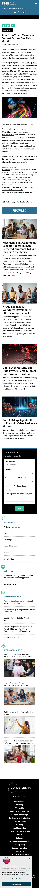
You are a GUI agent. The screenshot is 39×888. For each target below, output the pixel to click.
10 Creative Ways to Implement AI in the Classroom (19, 610)
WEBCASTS (10, 571)
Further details (17, 159)
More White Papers (11, 638)
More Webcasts (10, 584)
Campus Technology (19, 814)
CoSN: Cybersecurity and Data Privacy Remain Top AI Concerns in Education (19, 371)
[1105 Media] (19, 796)
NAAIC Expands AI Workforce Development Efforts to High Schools (17, 310)
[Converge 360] (20, 787)
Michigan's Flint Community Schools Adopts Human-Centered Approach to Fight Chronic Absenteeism (19, 247)
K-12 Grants (30, 17)
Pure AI (19, 834)
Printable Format (26, 202)
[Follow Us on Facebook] (18, 12)
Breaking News (7, 30)
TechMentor (19, 851)
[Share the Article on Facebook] (3, 25)
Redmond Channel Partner (19, 841)
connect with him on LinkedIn (12, 190)
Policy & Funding (10, 546)
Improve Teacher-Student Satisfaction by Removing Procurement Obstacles (18, 742)
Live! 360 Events (19, 821)
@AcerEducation (8, 132)
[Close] (29, 858)
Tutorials (19, 17)
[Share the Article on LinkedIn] (8, 25)
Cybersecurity (9, 533)
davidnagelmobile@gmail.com (12, 187)
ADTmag (19, 804)
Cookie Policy (25, 874)
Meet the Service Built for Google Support (17, 619)
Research (7, 552)
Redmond (19, 838)
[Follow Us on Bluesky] (15, 12)
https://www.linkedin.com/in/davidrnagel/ (17, 192)
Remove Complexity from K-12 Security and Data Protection (19, 602)
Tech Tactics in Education (19, 854)
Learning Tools (9, 539)
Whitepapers (12, 596)
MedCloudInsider (19, 828)
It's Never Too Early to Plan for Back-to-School (19, 713)
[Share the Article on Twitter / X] (12, 25)
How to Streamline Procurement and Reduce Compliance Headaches (18, 684)
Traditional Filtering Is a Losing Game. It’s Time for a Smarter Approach (18, 576)
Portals (9, 522)
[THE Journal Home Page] (11, 3)
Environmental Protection (19, 818)
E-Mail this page (9, 202)
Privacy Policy (21, 486)
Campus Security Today (19, 811)
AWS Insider (19, 808)
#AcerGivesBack (8, 134)
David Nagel (7, 45)
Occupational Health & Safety (19, 831)
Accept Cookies (16, 884)
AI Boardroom (19, 801)
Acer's (24, 49)
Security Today (19, 844)
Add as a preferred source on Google (13, 8)
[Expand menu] (36, 4)
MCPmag (19, 824)
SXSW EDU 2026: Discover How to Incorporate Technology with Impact (18, 655)
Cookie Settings (16, 878)
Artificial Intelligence (12, 527)
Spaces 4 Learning (19, 848)
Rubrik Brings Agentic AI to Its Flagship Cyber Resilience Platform (20, 423)
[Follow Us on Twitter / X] (21, 12)
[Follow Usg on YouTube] (24, 12)
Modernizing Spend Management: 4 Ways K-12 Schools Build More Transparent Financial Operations (18, 628)
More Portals (9, 559)
